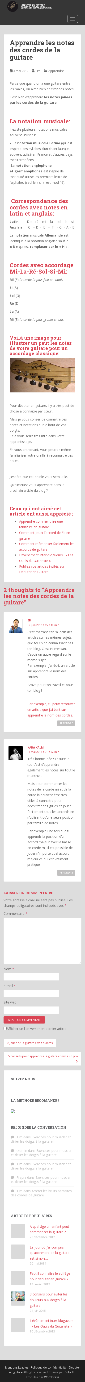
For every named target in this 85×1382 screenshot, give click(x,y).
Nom (9, 969)
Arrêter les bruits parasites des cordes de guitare (41, 1193)
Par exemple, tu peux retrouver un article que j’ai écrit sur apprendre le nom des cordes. (51, 709)
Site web (10, 1002)
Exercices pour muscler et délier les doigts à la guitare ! (41, 1139)
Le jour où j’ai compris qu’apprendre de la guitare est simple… (49, 1253)
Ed (29, 620)
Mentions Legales (17, 1367)
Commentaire (15, 913)
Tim (37, 71)
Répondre (66, 723)
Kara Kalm (35, 747)
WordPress (51, 1377)
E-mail (10, 985)
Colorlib (69, 1372)
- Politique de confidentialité (48, 1367)
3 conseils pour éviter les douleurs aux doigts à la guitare (49, 1300)
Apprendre (56, 71)
